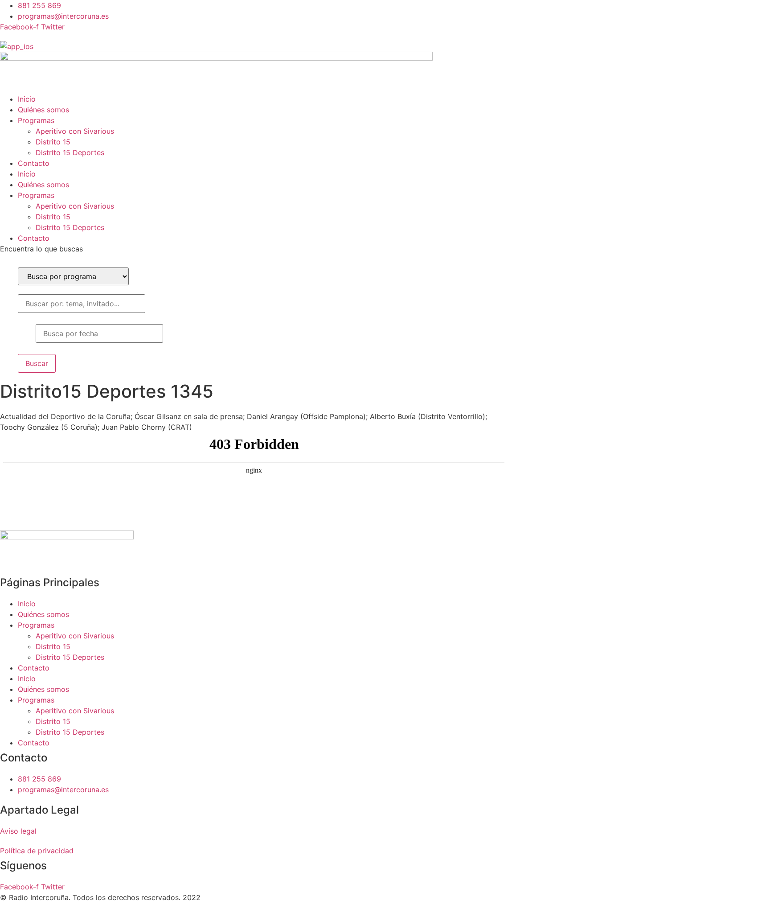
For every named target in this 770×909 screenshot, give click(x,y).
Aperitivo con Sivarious (75, 131)
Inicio (27, 99)
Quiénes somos (43, 109)
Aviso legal (18, 831)
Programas (36, 120)
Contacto (33, 163)
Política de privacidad (37, 850)
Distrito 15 (53, 141)
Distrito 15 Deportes (70, 152)
